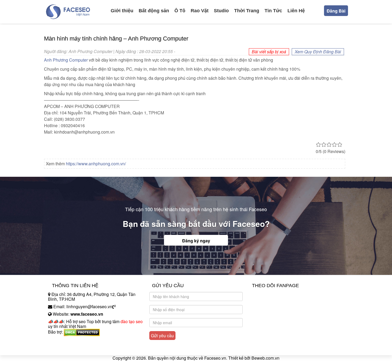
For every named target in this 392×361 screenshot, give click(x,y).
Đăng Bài (336, 11)
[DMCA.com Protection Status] (82, 332)
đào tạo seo (132, 321)
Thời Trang (246, 10)
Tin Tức (273, 10)
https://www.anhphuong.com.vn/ (96, 164)
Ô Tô (179, 10)
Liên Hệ (296, 10)
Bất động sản (154, 10)
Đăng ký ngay (196, 241)
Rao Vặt (200, 10)
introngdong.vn (62, 341)
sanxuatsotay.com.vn (67, 349)
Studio (221, 10)
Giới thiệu (122, 10)
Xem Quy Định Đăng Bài (318, 52)
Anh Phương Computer (66, 60)
